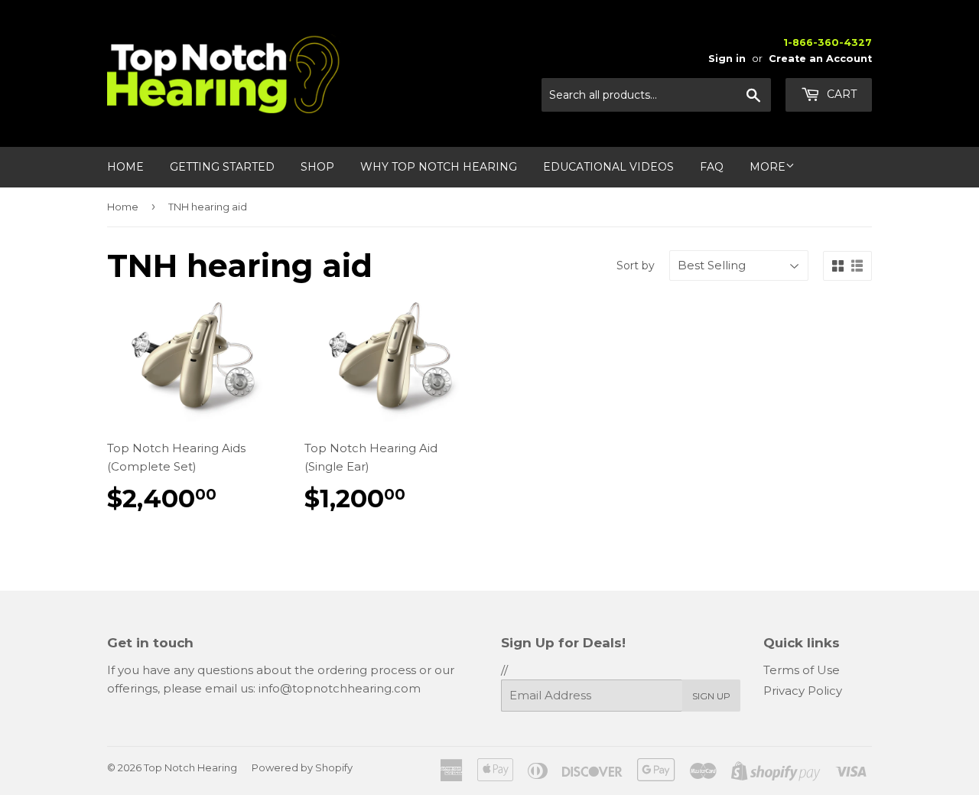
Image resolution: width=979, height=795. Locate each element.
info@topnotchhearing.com (340, 688)
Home (125, 167)
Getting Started (222, 167)
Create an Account (820, 58)
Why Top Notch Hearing (438, 167)
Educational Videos (608, 167)
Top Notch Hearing (190, 767)
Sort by (635, 265)
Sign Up (711, 696)
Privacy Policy (802, 690)
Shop (317, 167)
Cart (840, 94)
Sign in (727, 58)
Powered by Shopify (302, 767)
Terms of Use (801, 670)
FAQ (712, 167)
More (767, 167)
